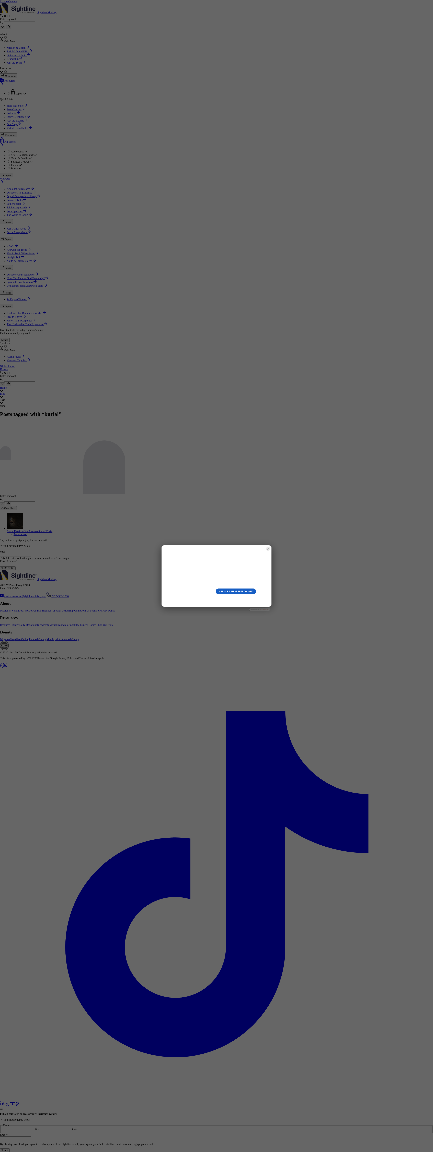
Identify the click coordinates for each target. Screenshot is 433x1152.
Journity (264, 609)
